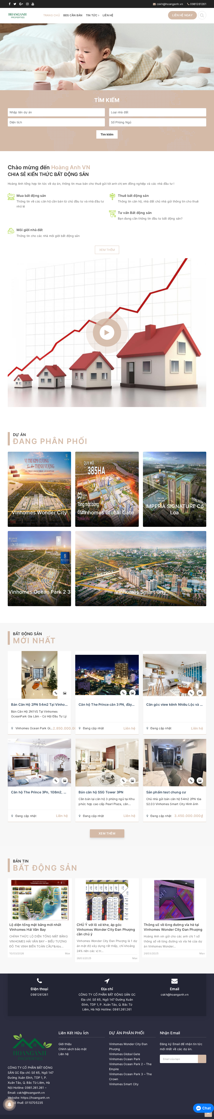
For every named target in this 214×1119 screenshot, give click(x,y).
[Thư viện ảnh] (64, 693)
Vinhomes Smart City (141, 592)
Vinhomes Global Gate (107, 513)
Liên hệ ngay (182, 15)
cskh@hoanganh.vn (170, 4)
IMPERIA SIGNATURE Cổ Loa (174, 509)
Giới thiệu (65, 1044)
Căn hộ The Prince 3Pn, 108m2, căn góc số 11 (48, 792)
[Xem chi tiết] (56, 693)
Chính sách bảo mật (73, 1049)
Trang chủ (51, 15)
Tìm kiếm (107, 134)
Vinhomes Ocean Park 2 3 (39, 592)
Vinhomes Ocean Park (124, 1059)
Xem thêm (107, 250)
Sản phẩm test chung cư (166, 792)
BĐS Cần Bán (73, 15)
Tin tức (92, 15)
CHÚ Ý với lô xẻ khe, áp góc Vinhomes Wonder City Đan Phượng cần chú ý (106, 929)
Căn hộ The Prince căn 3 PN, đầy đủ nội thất (114, 704)
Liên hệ (108, 15)
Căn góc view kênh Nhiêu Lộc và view (177, 704)
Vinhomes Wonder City (39, 513)
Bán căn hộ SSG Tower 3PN (101, 792)
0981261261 (198, 4)
